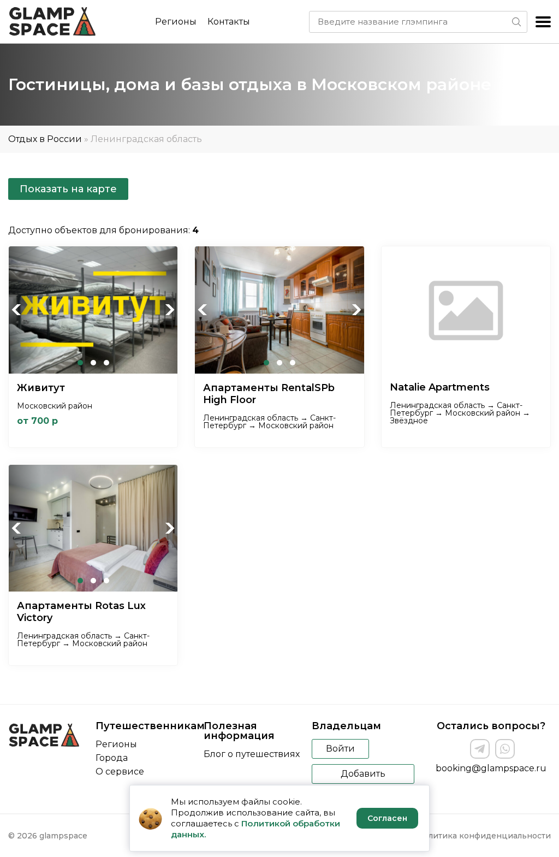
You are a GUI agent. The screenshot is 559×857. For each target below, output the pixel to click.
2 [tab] (93, 362)
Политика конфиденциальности (484, 836)
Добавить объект (363, 776)
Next (169, 309)
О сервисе (120, 771)
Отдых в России (45, 139)
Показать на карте (68, 189)
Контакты (228, 21)
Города (112, 758)
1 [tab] (80, 362)
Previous (16, 309)
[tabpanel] (93, 310)
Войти (340, 748)
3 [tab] (106, 362)
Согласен (387, 818)
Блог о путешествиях (252, 754)
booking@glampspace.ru (491, 768)
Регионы (176, 21)
